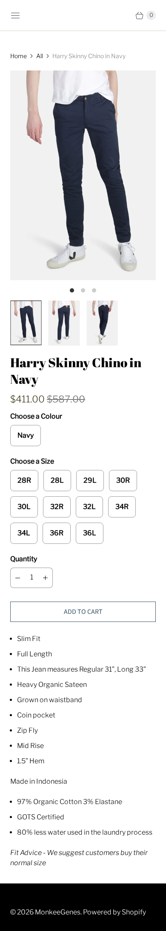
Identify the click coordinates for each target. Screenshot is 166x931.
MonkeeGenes (57, 912)
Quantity (23, 559)
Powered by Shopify (114, 912)
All (39, 55)
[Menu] (15, 15)
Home (18, 55)
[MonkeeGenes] (83, 15)
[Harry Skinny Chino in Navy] (83, 175)
